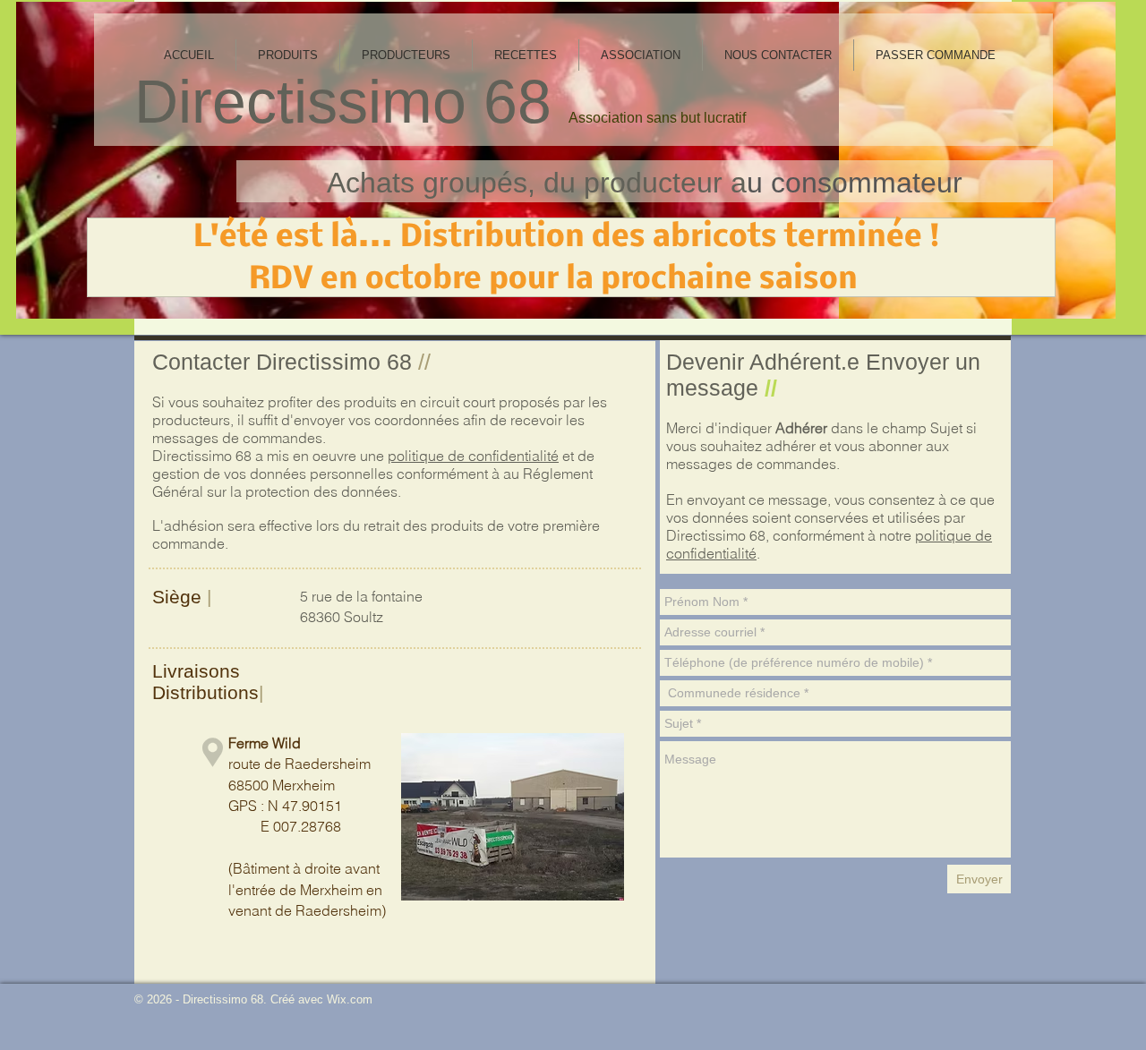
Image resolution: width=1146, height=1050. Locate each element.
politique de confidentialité (473, 456)
